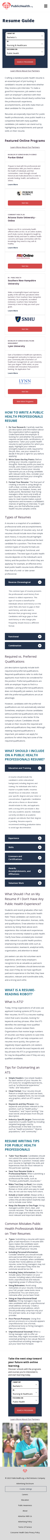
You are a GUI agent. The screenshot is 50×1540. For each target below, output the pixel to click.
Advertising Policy (25, 1521)
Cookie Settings (26, 1489)
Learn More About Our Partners (25, 71)
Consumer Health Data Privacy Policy (25, 1532)
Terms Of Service (25, 1527)
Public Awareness (25, 1505)
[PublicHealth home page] (6, 5)
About (25, 1511)
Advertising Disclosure (25, 1483)
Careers (25, 1494)
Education (25, 1500)
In (7, 41)
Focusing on (12, 49)
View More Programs (25, 401)
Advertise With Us (25, 1516)
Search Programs (25, 62)
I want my (11, 33)
